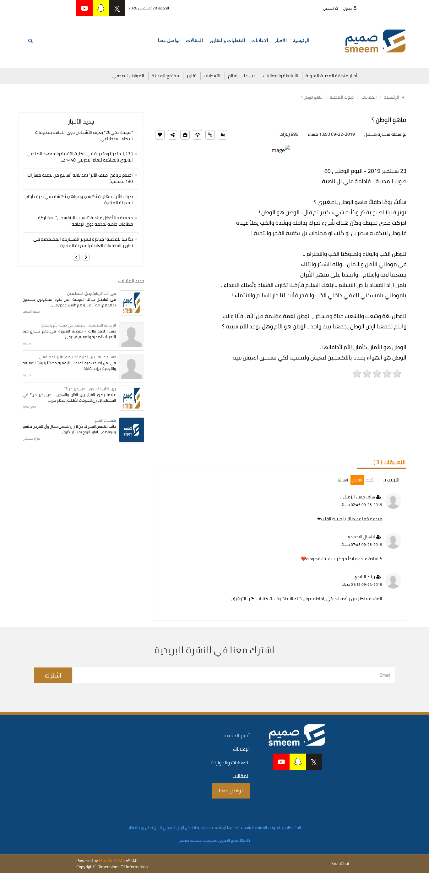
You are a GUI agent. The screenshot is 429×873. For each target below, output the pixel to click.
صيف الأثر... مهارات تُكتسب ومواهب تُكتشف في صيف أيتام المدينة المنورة (79, 199)
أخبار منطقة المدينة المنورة (331, 76)
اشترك (53, 675)
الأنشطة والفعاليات (280, 76)
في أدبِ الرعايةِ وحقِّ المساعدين (91, 293)
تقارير (191, 76)
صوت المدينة (341, 97)
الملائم (343, 480)
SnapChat (340, 863)
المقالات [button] (194, 40)
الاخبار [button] (280, 40)
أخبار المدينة (237, 735)
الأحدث (370, 480)
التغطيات (212, 76)
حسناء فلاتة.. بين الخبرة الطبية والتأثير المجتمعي (77, 356)
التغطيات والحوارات (230, 762)
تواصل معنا (169, 40)
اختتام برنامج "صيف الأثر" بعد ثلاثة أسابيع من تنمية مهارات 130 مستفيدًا (80, 178)
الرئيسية (301, 40)
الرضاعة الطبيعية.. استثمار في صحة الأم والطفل (78, 325)
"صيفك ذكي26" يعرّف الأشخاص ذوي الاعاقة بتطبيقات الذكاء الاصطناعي (84, 135)
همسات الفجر (105, 420)
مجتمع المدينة (165, 76)
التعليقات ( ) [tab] (389, 462)
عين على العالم (242, 76)
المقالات (369, 97)
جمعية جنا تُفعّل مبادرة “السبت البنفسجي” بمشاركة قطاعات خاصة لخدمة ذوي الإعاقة (85, 221)
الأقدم (357, 480)
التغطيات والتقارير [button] (227, 40)
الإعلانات (241, 749)
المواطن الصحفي (128, 76)
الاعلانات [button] (259, 40)
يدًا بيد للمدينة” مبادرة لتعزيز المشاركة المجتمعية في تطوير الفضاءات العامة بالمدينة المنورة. (83, 242)
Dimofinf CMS (112, 860)
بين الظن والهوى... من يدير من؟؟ (90, 388)
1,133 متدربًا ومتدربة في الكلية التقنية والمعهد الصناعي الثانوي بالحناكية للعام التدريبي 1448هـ (80, 157)
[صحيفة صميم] (375, 40)
